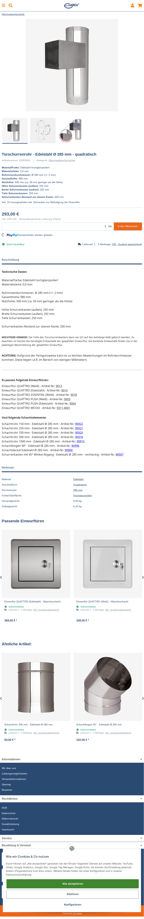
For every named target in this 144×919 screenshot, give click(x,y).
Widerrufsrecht (10, 818)
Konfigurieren (72, 904)
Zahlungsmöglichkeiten (14, 773)
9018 (74, 395)
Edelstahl (78, 479)
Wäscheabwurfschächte (62, 160)
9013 (59, 386)
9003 (67, 399)
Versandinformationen (14, 779)
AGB (4, 807)
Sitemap (6, 784)
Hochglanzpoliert (82, 495)
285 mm (77, 490)
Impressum (8, 829)
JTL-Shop (77, 913)
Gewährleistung (10, 824)
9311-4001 (63, 408)
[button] (132, 5)
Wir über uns (9, 768)
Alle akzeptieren (72, 883)
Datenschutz (9, 813)
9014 (64, 390)
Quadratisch (80, 484)
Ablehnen (73, 894)
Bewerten (7, 789)
